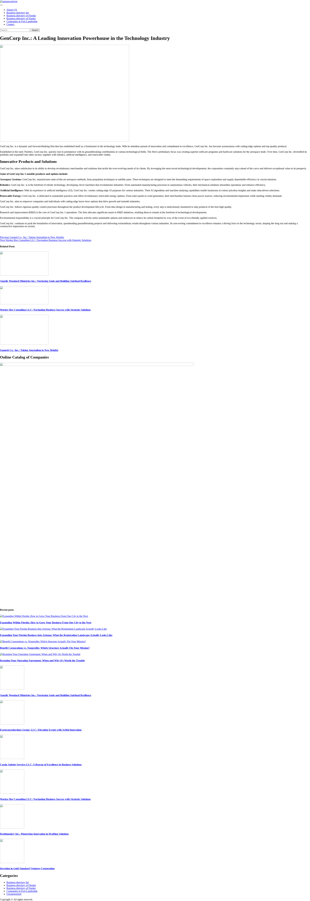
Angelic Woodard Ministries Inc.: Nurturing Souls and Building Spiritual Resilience (45, 281)
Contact (10, 24)
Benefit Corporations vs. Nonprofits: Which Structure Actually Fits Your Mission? (45, 648)
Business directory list (17, 12)
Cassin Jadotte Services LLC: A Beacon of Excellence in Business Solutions (41, 764)
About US (11, 9)
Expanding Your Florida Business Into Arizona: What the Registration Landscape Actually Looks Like (56, 635)
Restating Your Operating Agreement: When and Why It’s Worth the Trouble (42, 660)
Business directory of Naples (21, 18)
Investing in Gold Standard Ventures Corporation (27, 868)
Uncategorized (13, 894)
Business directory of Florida (21, 15)
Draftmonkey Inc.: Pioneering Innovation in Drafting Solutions (34, 834)
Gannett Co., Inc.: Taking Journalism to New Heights (32, 237)
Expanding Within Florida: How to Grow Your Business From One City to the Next (45, 622)
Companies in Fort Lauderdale (21, 21)
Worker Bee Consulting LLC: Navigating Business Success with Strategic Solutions (45, 240)
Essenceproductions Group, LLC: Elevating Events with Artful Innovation (41, 729)
